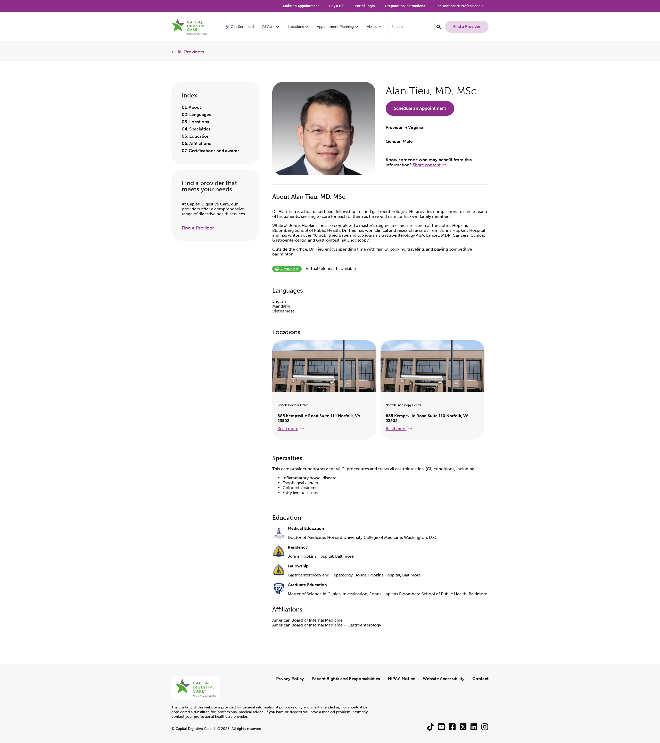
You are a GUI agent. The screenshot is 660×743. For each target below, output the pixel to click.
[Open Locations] (307, 26)
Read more (287, 428)
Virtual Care (289, 269)
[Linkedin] (474, 727)
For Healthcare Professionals (459, 6)
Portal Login (365, 6)
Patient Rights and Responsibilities (346, 678)
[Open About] (380, 26)
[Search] (438, 26)
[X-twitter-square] (463, 727)
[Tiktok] (430, 727)
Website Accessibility (444, 678)
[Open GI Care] (277, 26)
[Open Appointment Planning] (357, 26)
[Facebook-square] (452, 727)
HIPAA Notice (401, 678)
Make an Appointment (301, 6)
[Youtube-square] (441, 727)
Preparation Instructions (405, 6)
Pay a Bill (336, 6)
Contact (480, 678)
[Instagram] (485, 727)
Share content (427, 164)
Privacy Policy (290, 678)
